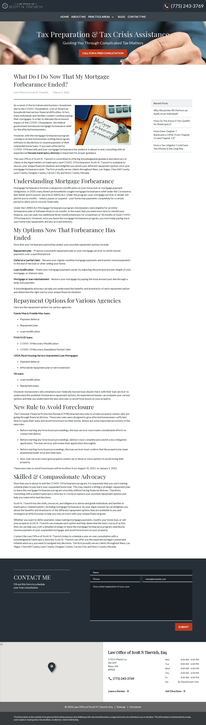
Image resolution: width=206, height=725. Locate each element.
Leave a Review (116, 691)
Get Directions (173, 691)
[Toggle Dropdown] (113, 17)
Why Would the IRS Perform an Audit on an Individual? (171, 112)
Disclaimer (135, 706)
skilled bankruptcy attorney (48, 493)
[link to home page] (22, 6)
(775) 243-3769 (123, 678)
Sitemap (121, 706)
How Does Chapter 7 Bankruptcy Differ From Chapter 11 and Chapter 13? (172, 135)
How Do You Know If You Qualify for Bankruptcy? (172, 122)
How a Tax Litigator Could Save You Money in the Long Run (171, 147)
